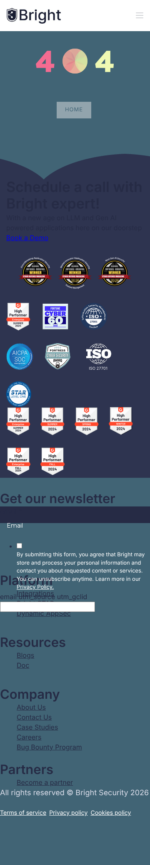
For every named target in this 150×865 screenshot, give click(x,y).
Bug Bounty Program (49, 747)
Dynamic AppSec (44, 613)
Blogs (25, 655)
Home (74, 109)
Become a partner (45, 782)
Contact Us (34, 717)
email (11, 511)
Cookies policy (110, 812)
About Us (31, 707)
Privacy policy (68, 812)
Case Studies (37, 727)
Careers (29, 737)
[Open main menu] (139, 15)
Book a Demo (27, 237)
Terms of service (23, 812)
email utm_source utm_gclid (43, 596)
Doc (23, 665)
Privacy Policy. (35, 587)
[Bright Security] (34, 16)
